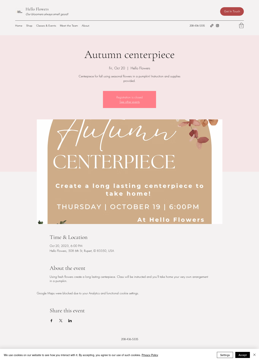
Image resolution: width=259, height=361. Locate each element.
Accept (243, 355)
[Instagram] (217, 25)
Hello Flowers (37, 9)
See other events (129, 102)
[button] (241, 25)
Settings (225, 355)
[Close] (254, 355)
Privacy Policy (150, 355)
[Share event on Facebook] (51, 320)
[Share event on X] (61, 320)
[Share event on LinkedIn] (70, 320)
